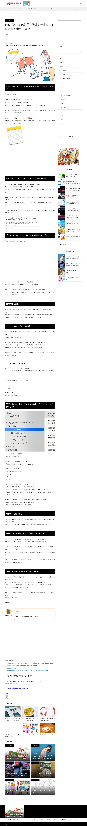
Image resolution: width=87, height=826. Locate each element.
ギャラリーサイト (54, 8)
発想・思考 (10, 43)
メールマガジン (27, 819)
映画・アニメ (9, 762)
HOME (10, 8)
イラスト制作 (9, 745)
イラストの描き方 (63, 70)
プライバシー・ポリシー (39, 819)
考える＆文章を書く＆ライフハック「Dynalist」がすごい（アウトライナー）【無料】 (28, 670)
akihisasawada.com (10, 229)
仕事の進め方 (62, 99)
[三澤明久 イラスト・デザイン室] (17, 3)
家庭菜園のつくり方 (32, 8)
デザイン (61, 91)
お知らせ (61, 82)
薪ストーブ (62, 132)
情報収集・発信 (63, 107)
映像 (60, 111)
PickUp (61, 66)
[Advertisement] (30, 158)
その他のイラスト (63, 87)
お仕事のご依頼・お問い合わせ (14, 819)
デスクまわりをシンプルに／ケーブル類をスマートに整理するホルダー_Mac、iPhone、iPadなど (31, 663)
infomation (62, 62)
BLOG (43, 8)
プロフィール (76, 819)
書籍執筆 (61, 119)
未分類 (61, 123)
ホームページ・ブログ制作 (65, 95)
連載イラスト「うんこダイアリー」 (67, 136)
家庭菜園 (61, 103)
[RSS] (6, 824)
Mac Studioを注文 (11, 668)
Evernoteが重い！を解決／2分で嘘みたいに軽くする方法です (22, 665)
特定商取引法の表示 (66, 819)
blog (9, 20)
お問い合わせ (76, 8)
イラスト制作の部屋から (65, 78)
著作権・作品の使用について (53, 819)
